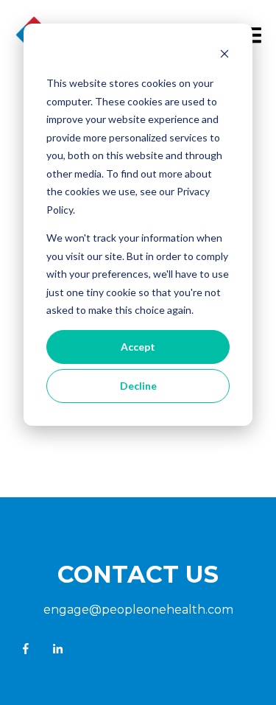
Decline (138, 385)
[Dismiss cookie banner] (224, 55)
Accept (138, 346)
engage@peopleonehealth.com (138, 610)
